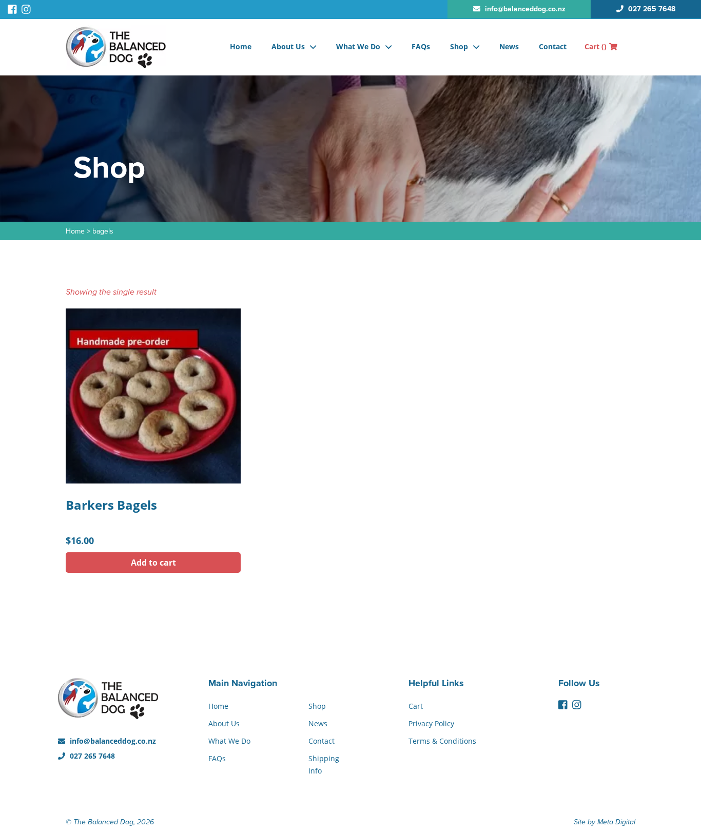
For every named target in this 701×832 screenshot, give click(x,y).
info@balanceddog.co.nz (112, 741)
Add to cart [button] (153, 562)
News (509, 46)
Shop (459, 46)
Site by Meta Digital (604, 822)
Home (240, 46)
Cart (596, 46)
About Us (288, 46)
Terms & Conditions (442, 741)
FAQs (421, 46)
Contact (553, 46)
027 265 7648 (91, 756)
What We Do (358, 46)
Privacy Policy (431, 723)
